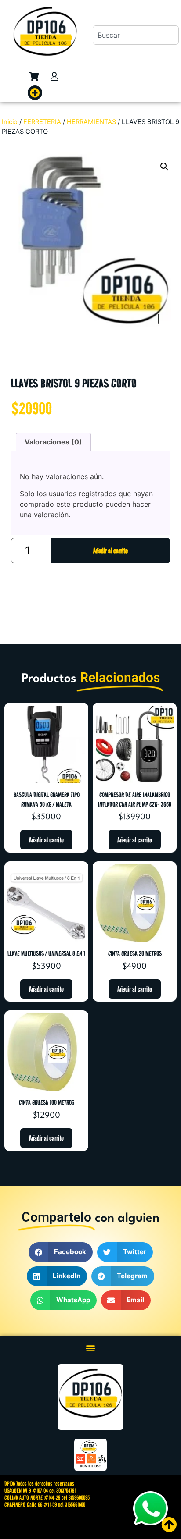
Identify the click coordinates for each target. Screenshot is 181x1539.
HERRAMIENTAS (91, 122)
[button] (35, 92)
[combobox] (136, 35)
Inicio (10, 122)
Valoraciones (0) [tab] (53, 441)
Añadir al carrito (110, 550)
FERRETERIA (42, 122)
